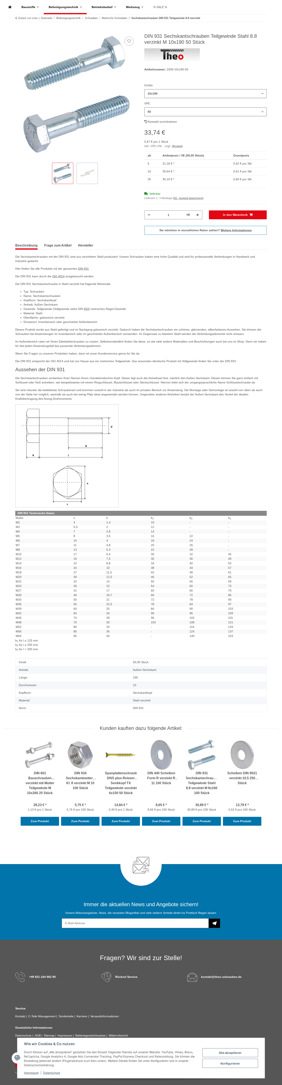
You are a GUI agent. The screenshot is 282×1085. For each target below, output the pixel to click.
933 (86, 309)
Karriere (82, 1016)
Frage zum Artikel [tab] (57, 245)
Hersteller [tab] (85, 245)
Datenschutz (51, 1072)
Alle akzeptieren (230, 1052)
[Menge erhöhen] (197, 215)
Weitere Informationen (236, 230)
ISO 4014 (58, 276)
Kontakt (20, 1016)
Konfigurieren (230, 1063)
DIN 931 (83, 268)
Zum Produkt (40, 821)
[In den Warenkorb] (18, 31)
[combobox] (205, 93)
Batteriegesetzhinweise (90, 1035)
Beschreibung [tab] (26, 245)
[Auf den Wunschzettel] (129, 41)
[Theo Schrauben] (10, 7)
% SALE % (160, 7)
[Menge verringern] (149, 215)
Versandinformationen (104, 1016)
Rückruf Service (126, 976)
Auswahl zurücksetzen (162, 121)
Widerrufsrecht (118, 1035)
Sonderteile (66, 1016)
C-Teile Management (42, 1016)
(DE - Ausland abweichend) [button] (188, 198)
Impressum (31, 1072)
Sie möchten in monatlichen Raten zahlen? (205, 230)
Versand (177, 146)
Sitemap (49, 1035)
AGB (38, 1035)
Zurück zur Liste (28, 18)
